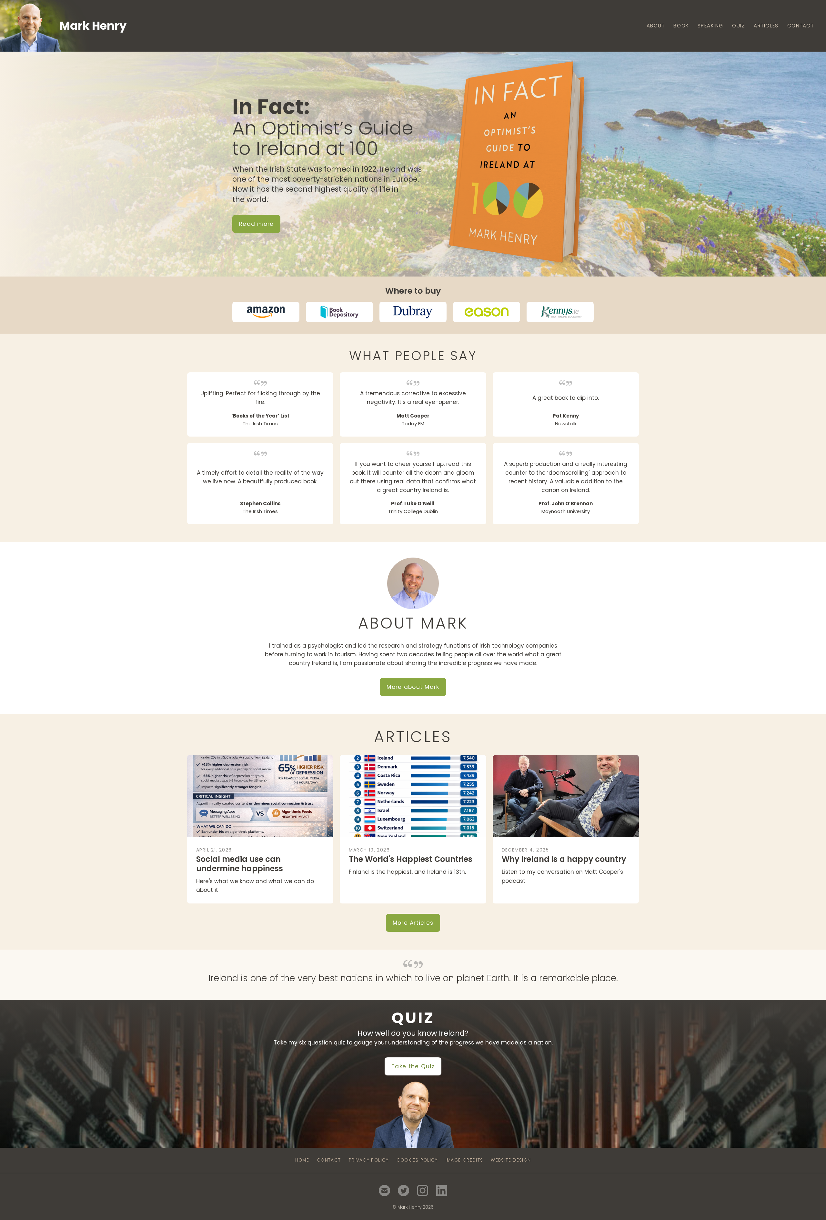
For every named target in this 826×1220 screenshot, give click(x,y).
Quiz (738, 25)
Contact (800, 25)
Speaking (710, 25)
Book (681, 25)
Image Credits (464, 1160)
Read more (256, 224)
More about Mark (413, 687)
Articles (766, 25)
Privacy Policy (369, 1160)
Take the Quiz (413, 1066)
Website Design (511, 1160)
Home (302, 1160)
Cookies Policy (417, 1160)
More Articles (413, 923)
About (656, 25)
